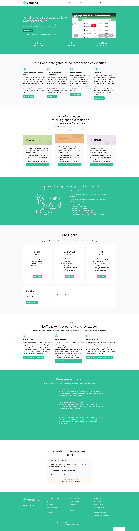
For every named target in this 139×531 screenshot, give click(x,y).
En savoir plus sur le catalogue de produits (68, 361)
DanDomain (76, 130)
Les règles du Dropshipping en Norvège (71, 402)
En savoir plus (28, 96)
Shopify (70, 130)
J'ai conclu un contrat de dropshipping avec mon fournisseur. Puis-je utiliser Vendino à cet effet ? (69, 465)
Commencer (28, 30)
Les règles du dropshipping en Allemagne (71, 389)
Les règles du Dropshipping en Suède (70, 415)
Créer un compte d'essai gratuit (33, 357)
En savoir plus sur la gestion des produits (99, 357)
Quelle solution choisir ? (58, 475)
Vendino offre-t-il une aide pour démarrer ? (63, 470)
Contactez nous (31, 302)
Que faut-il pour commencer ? (59, 460)
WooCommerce (86, 130)
